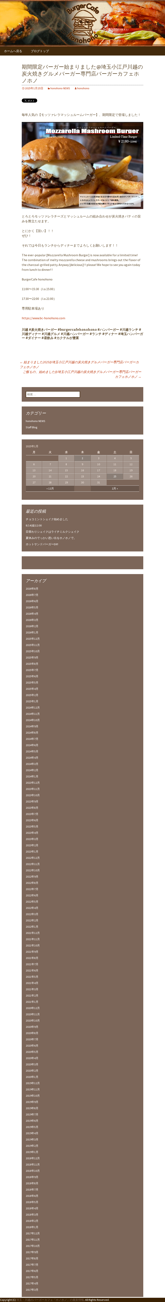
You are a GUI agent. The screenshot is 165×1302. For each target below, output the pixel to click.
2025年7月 (32, 670)
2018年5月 (32, 1202)
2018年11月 (33, 1164)
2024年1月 (32, 776)
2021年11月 (33, 939)
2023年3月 (32, 839)
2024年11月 (33, 714)
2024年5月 (32, 751)
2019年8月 (32, 1108)
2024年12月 (33, 707)
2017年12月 (33, 1233)
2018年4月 (32, 1208)
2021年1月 (32, 1002)
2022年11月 (33, 864)
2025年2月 (32, 695)
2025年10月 (33, 651)
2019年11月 (33, 1089)
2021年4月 (32, 983)
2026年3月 (32, 620)
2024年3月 (32, 764)
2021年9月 (32, 951)
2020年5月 (32, 1052)
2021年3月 (32, 989)
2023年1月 (32, 851)
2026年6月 (32, 601)
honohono (83, 88)
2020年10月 (33, 1020)
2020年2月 (32, 1070)
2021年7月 (32, 964)
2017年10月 (33, 1246)
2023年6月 (32, 820)
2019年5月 (32, 1127)
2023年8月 (32, 808)
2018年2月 (32, 1221)
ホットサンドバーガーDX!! (42, 544)
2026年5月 (32, 607)
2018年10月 (33, 1171)
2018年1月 (32, 1227)
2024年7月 (32, 739)
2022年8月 (32, 883)
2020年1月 (32, 1077)
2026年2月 (32, 626)
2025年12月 (33, 638)
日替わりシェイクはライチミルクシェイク (52, 531)
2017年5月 (32, 1277)
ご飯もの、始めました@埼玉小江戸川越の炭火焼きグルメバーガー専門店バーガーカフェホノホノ (82, 374)
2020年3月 (32, 1064)
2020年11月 (33, 1014)
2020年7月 (32, 1039)
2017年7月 (32, 1264)
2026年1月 (32, 632)
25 (114, 476)
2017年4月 (32, 1283)
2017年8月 (32, 1258)
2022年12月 (33, 858)
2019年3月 (32, 1139)
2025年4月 (32, 689)
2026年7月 (32, 595)
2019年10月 (33, 1095)
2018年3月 (32, 1214)
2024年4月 (32, 757)
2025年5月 (32, 682)
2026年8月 (32, 588)
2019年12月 (33, 1083)
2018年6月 (32, 1196)
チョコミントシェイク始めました (47, 519)
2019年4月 (32, 1133)
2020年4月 (32, 1058)
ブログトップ (40, 51)
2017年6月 (32, 1271)
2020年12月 (33, 1008)
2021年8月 (32, 958)
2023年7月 (32, 814)
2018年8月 (32, 1183)
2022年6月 (32, 895)
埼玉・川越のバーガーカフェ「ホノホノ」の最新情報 (50, 1300)
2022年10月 (33, 870)
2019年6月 (32, 1120)
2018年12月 (33, 1158)
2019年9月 (32, 1102)
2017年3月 (32, 1290)
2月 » (115, 488)
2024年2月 (32, 770)
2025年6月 (32, 676)
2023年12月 (33, 782)
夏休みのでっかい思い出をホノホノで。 (51, 538)
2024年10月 (33, 720)
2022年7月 (32, 889)
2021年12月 (33, 933)
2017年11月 (33, 1239)
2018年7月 (32, 1189)
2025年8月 (32, 664)
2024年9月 (32, 726)
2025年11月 (33, 645)
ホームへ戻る (13, 51)
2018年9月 (32, 1177)
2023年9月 (32, 801)
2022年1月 (32, 926)
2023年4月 (32, 833)
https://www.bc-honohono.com (43, 318)
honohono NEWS (60, 88)
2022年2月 (32, 920)
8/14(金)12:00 (34, 525)
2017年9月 (32, 1252)
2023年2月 (32, 845)
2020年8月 (32, 1033)
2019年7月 (32, 1114)
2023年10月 (33, 795)
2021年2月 (32, 995)
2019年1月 (32, 1152)
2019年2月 (32, 1146)
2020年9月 (32, 1027)
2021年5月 (32, 977)
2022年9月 (32, 876)
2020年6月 (32, 1045)
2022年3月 (32, 914)
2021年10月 (33, 945)
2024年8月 (32, 732)
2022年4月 (32, 908)
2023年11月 (33, 789)
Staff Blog (31, 427)
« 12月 (50, 488)
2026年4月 (32, 613)
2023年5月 (32, 826)
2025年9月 (32, 657)
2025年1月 (32, 701)
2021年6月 (32, 970)
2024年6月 (32, 745)
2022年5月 (32, 901)
